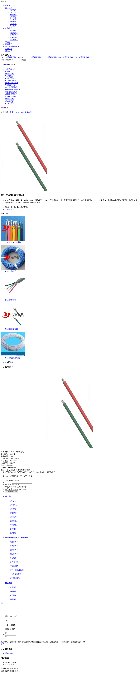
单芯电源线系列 (11, 92)
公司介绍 (13, 501)
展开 (2, 644)
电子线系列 (14, 35)
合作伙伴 (13, 26)
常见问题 (13, 587)
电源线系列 (14, 33)
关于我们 (8, 496)
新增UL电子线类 (11, 83)
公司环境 (13, 24)
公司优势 (13, 17)
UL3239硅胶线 (10, 300)
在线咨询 (13, 591)
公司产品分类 (10, 69)
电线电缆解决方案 (12, 46)
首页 (11, 112)
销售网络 (13, 15)
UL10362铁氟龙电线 (24, 112)
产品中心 (4, 64)
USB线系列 (14, 40)
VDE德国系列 (10, 85)
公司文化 (13, 12)
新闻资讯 (8, 44)
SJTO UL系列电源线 (81, 57)
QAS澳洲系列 (10, 96)
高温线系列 (14, 37)
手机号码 (8, 487)
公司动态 (13, 517)
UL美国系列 (10, 76)
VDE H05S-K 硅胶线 (13, 242)
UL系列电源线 (10, 80)
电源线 (7, 42)
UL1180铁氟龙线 (11, 329)
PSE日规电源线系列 (12, 89)
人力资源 (13, 19)
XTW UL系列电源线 (49, 57)
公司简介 (13, 10)
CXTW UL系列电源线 (32, 57)
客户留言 (8, 49)
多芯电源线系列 (11, 94)
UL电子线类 (10, 78)
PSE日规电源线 (15, 574)
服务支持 (8, 583)
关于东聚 (8, 8)
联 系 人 (8, 484)
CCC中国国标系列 (12, 87)
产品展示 (8, 28)
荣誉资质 (13, 21)
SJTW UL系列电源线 (65, 57)
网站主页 (8, 5)
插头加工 (13, 30)
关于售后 (13, 595)
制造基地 (13, 521)
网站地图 (13, 599)
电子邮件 (8, 489)
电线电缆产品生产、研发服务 (16, 537)
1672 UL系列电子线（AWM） (12, 57)
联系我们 (8, 51)
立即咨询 (8, 209)
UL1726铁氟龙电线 (12, 358)
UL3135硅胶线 (10, 271)
